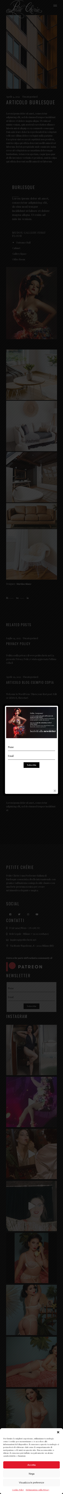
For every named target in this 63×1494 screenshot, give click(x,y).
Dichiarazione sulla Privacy (37, 1489)
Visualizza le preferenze (31, 1482)
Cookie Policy (18, 1489)
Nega (31, 1473)
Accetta (31, 1465)
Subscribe (31, 765)
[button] (58, 1432)
